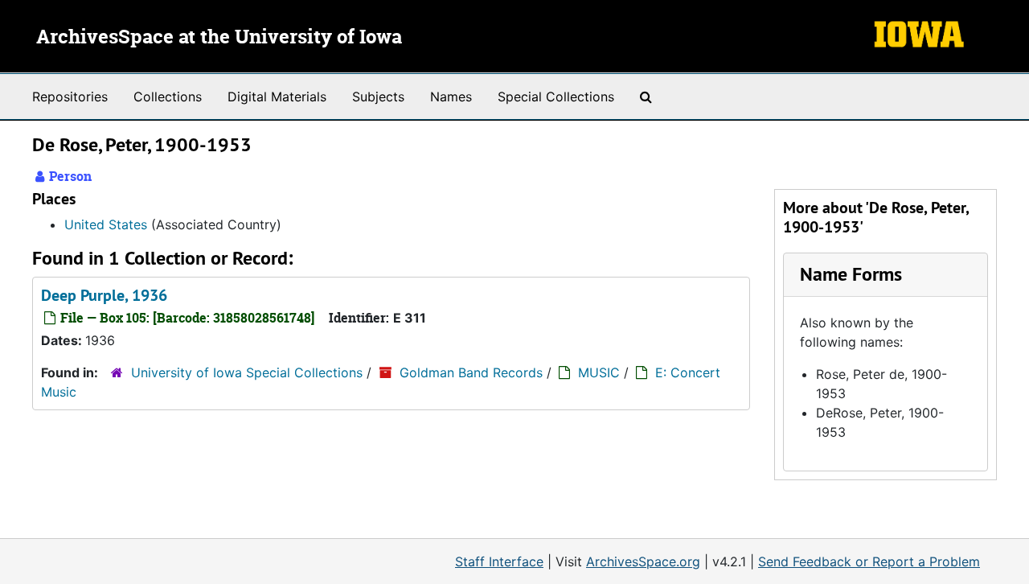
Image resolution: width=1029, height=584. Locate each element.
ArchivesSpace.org (643, 561)
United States (105, 224)
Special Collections (556, 96)
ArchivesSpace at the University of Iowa (219, 38)
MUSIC (599, 372)
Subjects (378, 96)
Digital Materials (277, 96)
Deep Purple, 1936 (104, 295)
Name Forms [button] (851, 273)
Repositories (70, 96)
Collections (167, 96)
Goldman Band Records (471, 372)
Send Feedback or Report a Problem (869, 561)
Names (451, 96)
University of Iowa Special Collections (247, 372)
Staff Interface (499, 561)
